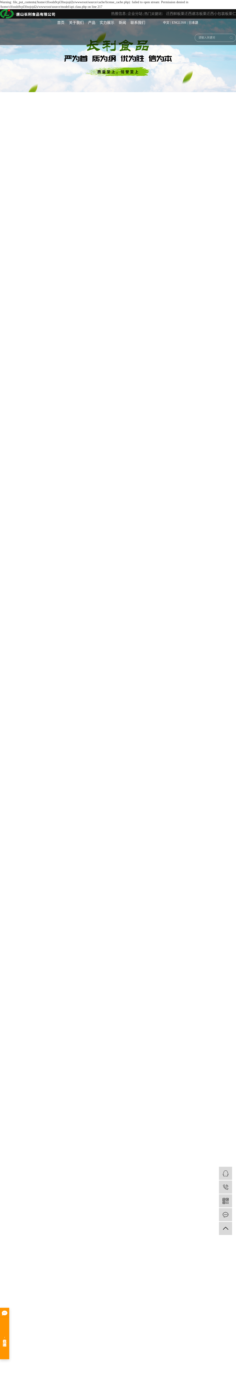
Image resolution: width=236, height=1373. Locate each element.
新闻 (122, 23)
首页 (61, 23)
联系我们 (137, 23)
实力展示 (107, 23)
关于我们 (76, 23)
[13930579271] (225, 1187)
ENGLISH (179, 22)
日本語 (193, 22)
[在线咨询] (225, 1173)
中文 (166, 22)
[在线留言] (225, 1214)
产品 (91, 23)
